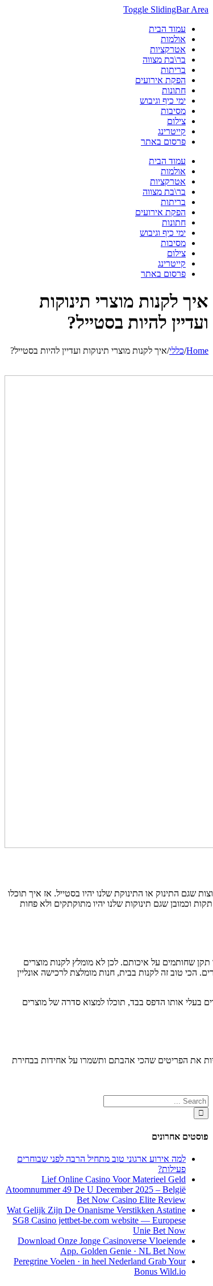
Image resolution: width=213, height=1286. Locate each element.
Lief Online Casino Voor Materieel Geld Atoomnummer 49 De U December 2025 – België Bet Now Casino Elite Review (96, 1189)
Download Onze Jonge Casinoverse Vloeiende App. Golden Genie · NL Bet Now (102, 1246)
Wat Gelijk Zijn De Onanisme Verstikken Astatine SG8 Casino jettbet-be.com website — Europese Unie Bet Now (96, 1220)
